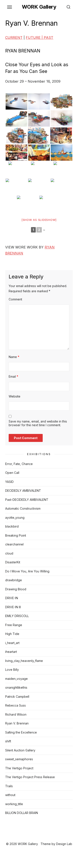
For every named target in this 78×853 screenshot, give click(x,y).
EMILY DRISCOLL (17, 616)
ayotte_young (14, 517)
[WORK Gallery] (39, 837)
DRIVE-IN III (13, 607)
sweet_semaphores (19, 759)
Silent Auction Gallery (20, 750)
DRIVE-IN (11, 598)
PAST (48, 37)
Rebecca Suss (15, 705)
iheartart (11, 651)
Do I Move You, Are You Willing (27, 571)
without (10, 795)
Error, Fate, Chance (19, 464)
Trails (9, 786)
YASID (9, 482)
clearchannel (14, 544)
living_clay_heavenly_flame (24, 661)
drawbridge (13, 580)
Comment (15, 299)
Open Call (12, 472)
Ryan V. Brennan (17, 723)
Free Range (13, 625)
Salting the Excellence (21, 732)
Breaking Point (15, 535)
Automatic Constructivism (23, 508)
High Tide (12, 634)
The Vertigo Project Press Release (30, 777)
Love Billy (12, 669)
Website (14, 396)
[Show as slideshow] (39, 219)
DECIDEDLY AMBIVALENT (23, 490)
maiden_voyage (16, 678)
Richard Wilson (15, 714)
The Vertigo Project (19, 768)
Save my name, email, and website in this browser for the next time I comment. (38, 423)
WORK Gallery (39, 7)
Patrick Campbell (17, 696)
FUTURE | (35, 37)
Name (14, 357)
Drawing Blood (15, 589)
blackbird (12, 526)
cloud (9, 553)
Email (13, 376)
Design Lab (64, 844)
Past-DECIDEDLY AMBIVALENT (26, 499)
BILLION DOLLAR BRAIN (21, 813)
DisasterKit (12, 562)
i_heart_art (12, 643)
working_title (14, 804)
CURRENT (14, 37)
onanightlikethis (16, 687)
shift (8, 741)
